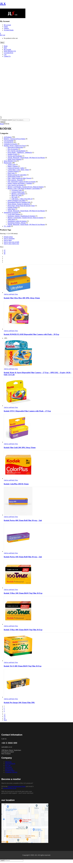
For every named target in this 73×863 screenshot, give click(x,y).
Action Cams (11, 164)
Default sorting (8, 237)
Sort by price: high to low (11, 243)
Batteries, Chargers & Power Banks (14, 139)
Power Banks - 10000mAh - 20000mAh (20, 152)
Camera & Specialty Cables (16, 168)
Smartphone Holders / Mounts (17, 223)
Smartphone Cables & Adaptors (17, 221)
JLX (3, 3)
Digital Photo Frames (14, 176)
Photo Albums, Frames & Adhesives (19, 204)
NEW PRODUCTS (10, 161)
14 (4, 718)
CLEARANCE (8, 142)
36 (4, 253)
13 (4, 716)
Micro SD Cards (16, 195)
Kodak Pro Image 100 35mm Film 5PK (19, 703)
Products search (7, 120)
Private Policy (10, 770)
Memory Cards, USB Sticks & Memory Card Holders (24, 188)
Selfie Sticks (11, 209)
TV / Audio (7, 226)
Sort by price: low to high (11, 242)
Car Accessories (8, 140)
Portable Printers (12, 207)
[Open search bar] (1, 117)
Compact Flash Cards (17, 192)
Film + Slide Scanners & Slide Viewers (19, 178)
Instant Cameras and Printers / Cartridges (20, 183)
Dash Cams (11, 173)
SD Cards (14, 197)
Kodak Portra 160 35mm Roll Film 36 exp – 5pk (23, 557)
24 (4, 252)
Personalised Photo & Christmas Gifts (19, 202)
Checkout (8, 767)
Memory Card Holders (18, 193)
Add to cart (7, 294)
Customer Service (11, 772)
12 (4, 250)
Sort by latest (8, 240)
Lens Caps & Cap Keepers (16, 185)
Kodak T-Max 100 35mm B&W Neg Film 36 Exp (23, 593)
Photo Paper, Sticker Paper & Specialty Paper (21, 205)
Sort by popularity (9, 238)
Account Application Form (16, 786)
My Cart (7, 765)
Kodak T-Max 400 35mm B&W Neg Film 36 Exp (23, 630)
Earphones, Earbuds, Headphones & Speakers (21, 216)
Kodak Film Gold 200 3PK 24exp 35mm (20, 448)
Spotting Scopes (12, 154)
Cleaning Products (13, 171)
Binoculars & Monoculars (15, 147)
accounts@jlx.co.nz (9, 788)
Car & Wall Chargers (14, 214)
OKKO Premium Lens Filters (16, 200)
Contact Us (9, 769)
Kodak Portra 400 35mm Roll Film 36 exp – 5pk (23, 520)
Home (2, 124)
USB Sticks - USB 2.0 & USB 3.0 (21, 199)
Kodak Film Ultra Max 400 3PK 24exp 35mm (22, 298)
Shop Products (10, 763)
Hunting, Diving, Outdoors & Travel (15, 145)
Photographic (8, 163)
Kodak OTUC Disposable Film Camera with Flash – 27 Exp (27, 411)
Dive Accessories (13, 149)
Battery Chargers (13, 166)
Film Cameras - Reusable (15, 180)
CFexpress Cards (16, 190)
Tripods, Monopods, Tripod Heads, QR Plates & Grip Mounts (26, 157)
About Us (8, 762)
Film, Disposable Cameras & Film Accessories (21, 181)
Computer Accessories (10, 144)
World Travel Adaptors (14, 159)
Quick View (14, 294)
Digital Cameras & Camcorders (17, 175)
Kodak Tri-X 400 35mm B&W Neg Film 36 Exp (22, 666)
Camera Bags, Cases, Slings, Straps (18, 169)
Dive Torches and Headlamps (16, 151)
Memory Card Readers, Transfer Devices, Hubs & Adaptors (26, 187)
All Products (7, 137)
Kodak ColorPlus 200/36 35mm (16, 484)
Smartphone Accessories (11, 212)
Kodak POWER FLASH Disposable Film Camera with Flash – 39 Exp (31, 334)
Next (5, 720)
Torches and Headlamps (15, 156)
